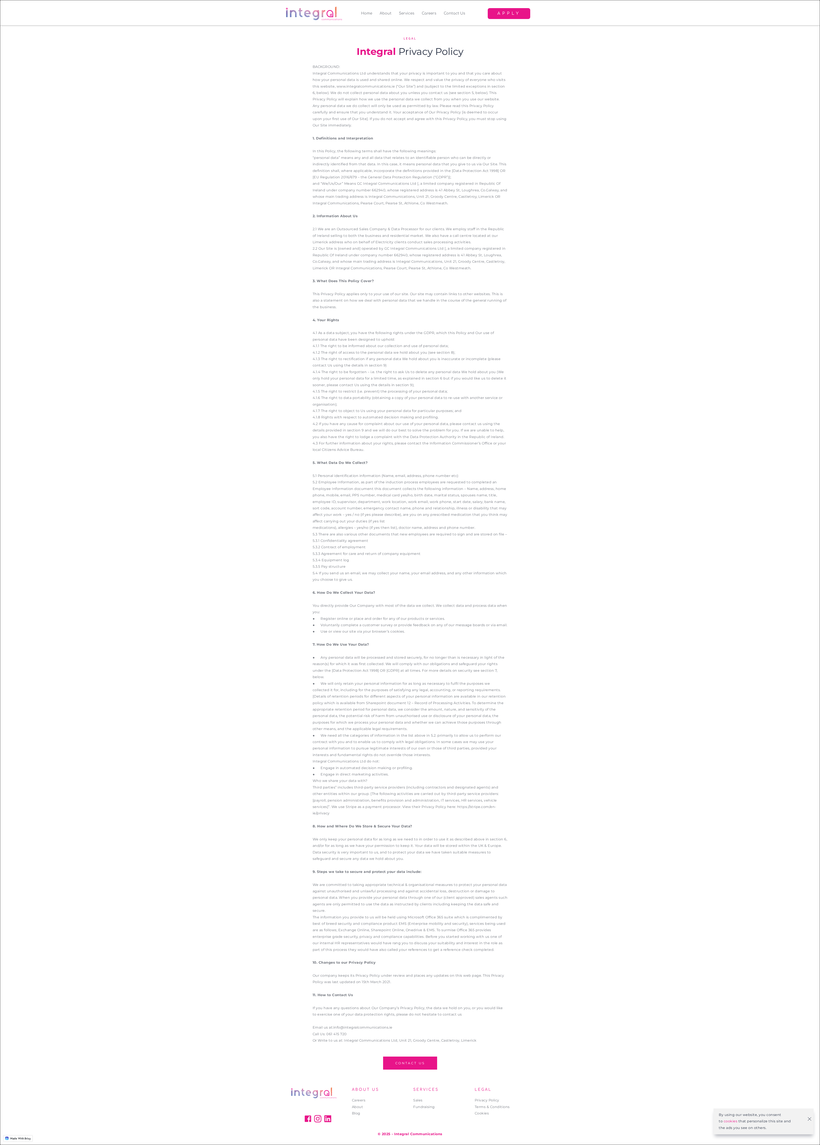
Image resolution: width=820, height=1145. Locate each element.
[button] (809, 1119)
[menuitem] (366, 13)
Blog (356, 1113)
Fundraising (424, 1107)
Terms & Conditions (492, 1107)
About (357, 1107)
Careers (359, 1100)
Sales (418, 1100)
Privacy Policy (487, 1100)
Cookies (482, 1113)
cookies (731, 1121)
